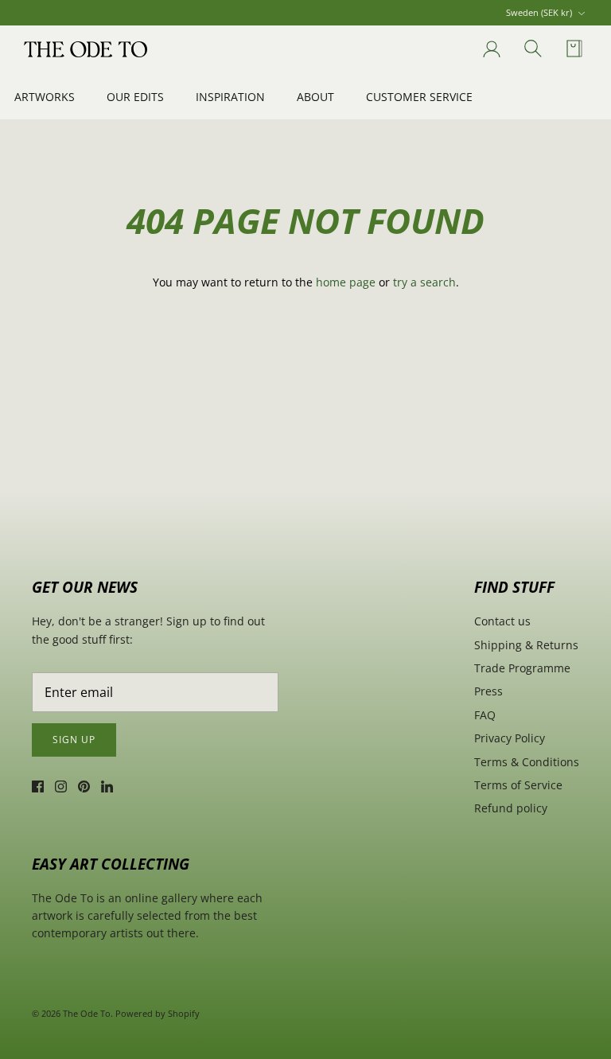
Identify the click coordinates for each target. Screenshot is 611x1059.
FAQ (485, 714)
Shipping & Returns (526, 644)
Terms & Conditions (526, 761)
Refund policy (510, 808)
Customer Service (419, 96)
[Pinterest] (84, 786)
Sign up (74, 739)
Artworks (44, 96)
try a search (424, 282)
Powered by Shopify (157, 1013)
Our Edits (135, 96)
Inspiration (230, 96)
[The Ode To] (85, 49)
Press (488, 691)
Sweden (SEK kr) (539, 12)
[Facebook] (38, 786)
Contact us (502, 621)
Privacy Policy (509, 738)
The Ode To (87, 1013)
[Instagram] (61, 786)
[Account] (488, 49)
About (315, 96)
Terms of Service (518, 784)
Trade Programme (522, 668)
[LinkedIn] (107, 786)
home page (346, 282)
